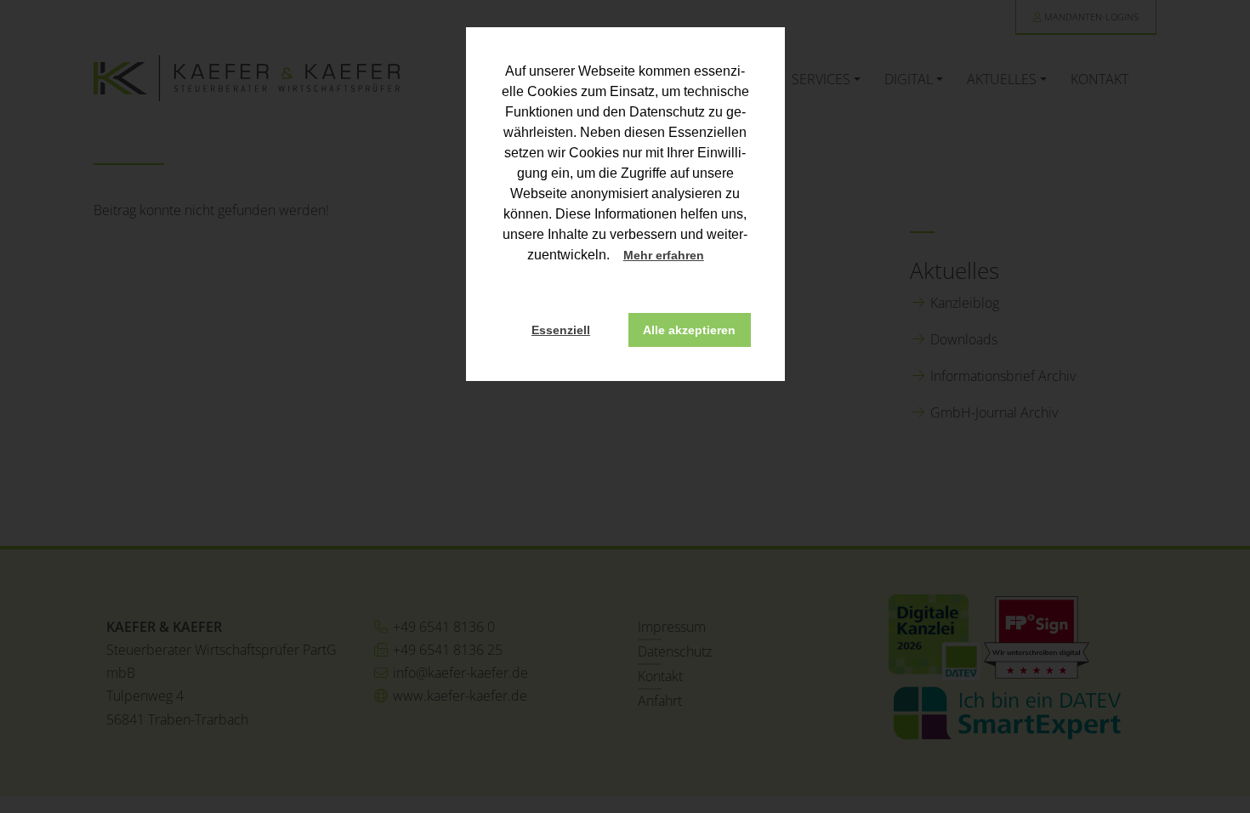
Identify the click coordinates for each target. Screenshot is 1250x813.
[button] (719, 256)
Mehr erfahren (663, 255)
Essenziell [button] (560, 330)
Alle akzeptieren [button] (689, 330)
